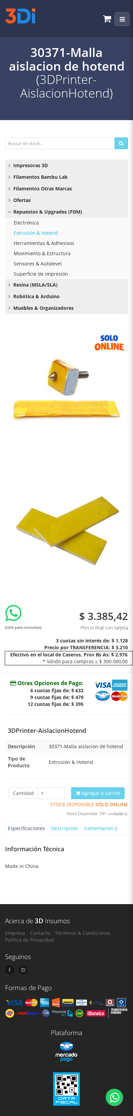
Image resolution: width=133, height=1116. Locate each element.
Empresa (15, 933)
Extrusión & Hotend (36, 233)
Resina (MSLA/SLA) (35, 284)
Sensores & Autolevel (38, 263)
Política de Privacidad (29, 940)
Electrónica (26, 222)
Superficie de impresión (41, 274)
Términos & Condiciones (82, 933)
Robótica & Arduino (36, 296)
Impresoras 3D (30, 165)
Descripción (64, 828)
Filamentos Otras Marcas (42, 188)
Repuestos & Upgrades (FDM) (47, 211)
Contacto (40, 933)
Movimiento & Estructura (42, 253)
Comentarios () (100, 828)
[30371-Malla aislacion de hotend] (66, 392)
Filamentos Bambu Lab (40, 177)
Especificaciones (26, 828)
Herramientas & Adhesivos (44, 243)
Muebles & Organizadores (43, 308)
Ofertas (21, 200)
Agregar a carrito (100, 793)
